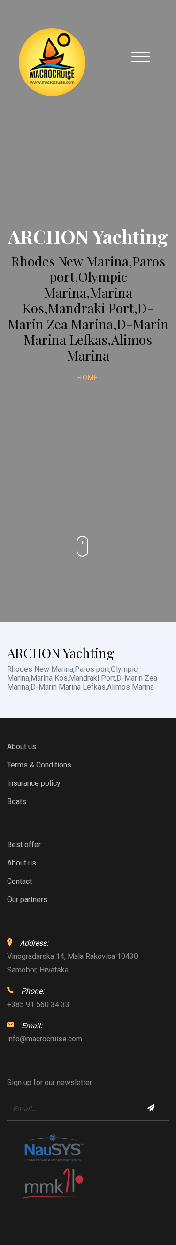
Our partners (27, 899)
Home (88, 377)
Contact (19, 881)
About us (21, 746)
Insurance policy (34, 783)
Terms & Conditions (39, 764)
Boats (16, 801)
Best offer (24, 844)
